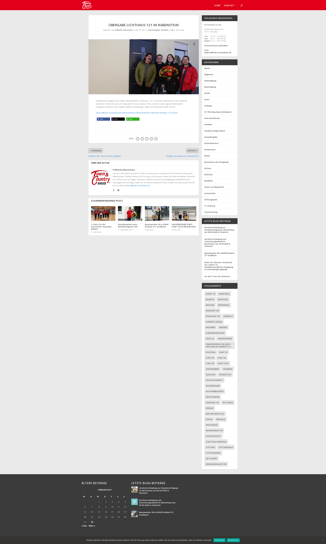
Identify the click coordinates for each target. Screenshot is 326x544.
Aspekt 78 (210, 294)
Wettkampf (211, 458)
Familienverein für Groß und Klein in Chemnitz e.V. (218, 345)
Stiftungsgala (226, 447)
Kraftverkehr (212, 397)
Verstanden (219, 540)
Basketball (224, 294)
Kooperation (210, 149)
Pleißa (209, 419)
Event (206, 99)
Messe (207, 156)
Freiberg (208, 106)
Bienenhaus (223, 305)
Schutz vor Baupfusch (214, 187)
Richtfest (208, 174)
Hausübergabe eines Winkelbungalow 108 (127, 225)
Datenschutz (233, 540)
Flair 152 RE (223, 363)
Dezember (210, 327)
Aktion (207, 68)
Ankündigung (210, 80)
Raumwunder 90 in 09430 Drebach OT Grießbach (156, 225)
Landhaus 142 (212, 402)
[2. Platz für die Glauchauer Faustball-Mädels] (103, 213)
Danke (207, 93)
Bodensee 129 (212, 310)
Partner (207, 168)
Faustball (211, 352)
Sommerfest (210, 193)
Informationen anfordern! (216, 45)
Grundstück (225, 374)
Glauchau (210, 374)
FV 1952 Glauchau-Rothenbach (218, 112)
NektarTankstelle (215, 414)
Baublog (210, 299)
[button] (103, 119)
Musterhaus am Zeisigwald (216, 162)
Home (217, 5)
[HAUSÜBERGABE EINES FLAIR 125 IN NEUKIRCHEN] (184, 213)
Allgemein (208, 74)
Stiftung (210, 447)
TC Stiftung (209, 206)
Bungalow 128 (213, 316)
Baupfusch (223, 299)
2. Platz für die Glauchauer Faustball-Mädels (101, 226)
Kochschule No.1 (211, 143)
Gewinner (227, 369)
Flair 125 (210, 358)
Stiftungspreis (210, 199)
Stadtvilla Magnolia (216, 441)
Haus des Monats (212, 118)
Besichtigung (210, 87)
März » (92, 525)
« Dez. (84, 525)
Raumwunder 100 (214, 430)
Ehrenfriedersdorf (215, 333)
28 (92, 522)
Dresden (223, 327)
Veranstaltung (210, 212)
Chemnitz (228, 316)
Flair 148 (210, 363)
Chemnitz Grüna (214, 322)
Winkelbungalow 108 (216, 464)
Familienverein (225, 338)
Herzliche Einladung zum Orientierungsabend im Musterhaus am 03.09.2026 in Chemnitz (217, 242)
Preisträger (212, 425)
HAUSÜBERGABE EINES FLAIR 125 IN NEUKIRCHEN (184, 225)
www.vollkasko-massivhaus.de (137, 185)
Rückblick (164, 30)
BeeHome (210, 305)
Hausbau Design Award (214, 131)
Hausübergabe (154, 30)
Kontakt (229, 5)
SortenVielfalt (213, 436)
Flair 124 (223, 352)
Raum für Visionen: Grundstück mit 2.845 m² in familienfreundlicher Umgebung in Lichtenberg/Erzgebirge (218, 266)
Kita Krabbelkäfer (214, 391)
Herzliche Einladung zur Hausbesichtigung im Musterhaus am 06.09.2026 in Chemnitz (219, 229)
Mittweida (228, 402)
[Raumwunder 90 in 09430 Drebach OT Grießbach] (157, 213)
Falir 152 (210, 338)
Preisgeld (220, 419)
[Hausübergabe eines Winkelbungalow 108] (130, 213)
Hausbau (208, 124)
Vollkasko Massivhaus (124, 30)
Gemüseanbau (212, 369)
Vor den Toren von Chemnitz (217, 276)
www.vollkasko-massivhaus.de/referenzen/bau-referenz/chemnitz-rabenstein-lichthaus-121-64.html (137, 113)
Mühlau (209, 408)
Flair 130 (222, 358)
